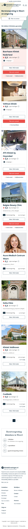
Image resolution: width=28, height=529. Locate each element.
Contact (16, 496)
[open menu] (2, 5)
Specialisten (4, 495)
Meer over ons (4, 482)
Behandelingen (4, 490)
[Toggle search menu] (23, 5)
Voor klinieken (17, 503)
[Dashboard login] (26, 5)
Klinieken (3, 493)
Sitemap (5, 526)
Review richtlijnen (18, 490)
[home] (12, 5)
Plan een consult (14, 72)
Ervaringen (3, 498)
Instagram (3, 510)
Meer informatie (14, 68)
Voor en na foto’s (5, 500)
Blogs (2, 503)
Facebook (3, 513)
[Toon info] (18, 57)
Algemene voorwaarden (13, 526)
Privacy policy (22, 526)
